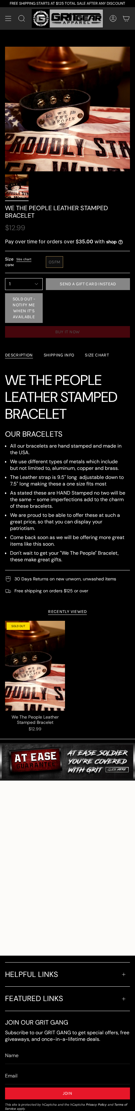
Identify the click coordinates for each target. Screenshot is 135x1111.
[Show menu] (8, 18)
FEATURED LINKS (34, 998)
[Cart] (126, 18)
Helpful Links (31, 974)
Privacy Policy (96, 1105)
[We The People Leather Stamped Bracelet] (35, 666)
